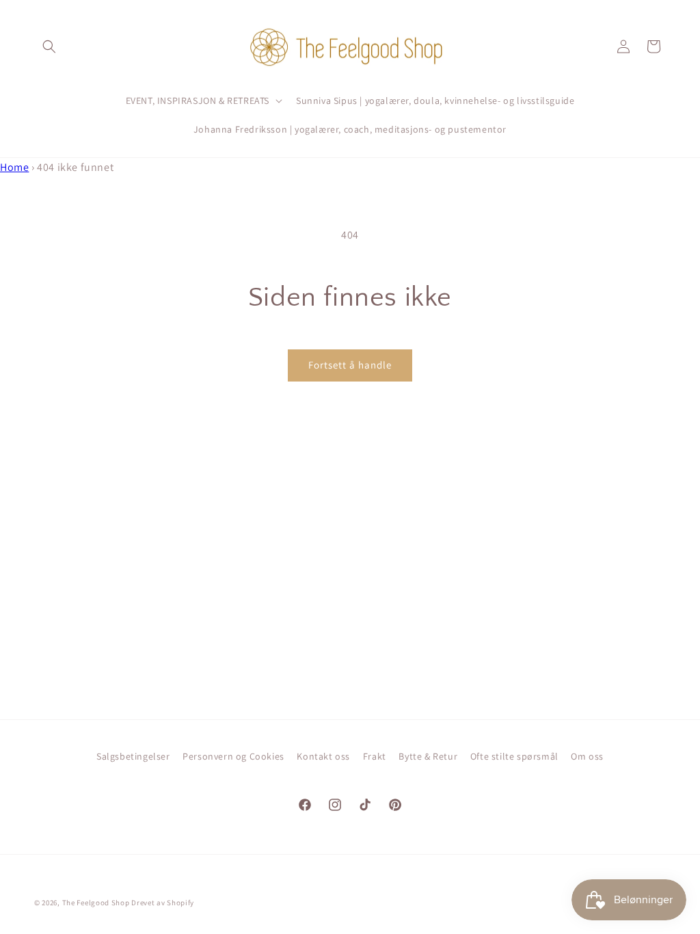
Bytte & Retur (428, 756)
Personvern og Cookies (233, 756)
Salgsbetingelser (133, 756)
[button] (49, 46)
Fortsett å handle (350, 364)
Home (14, 167)
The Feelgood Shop (96, 902)
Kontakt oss (323, 756)
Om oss (587, 756)
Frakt (374, 756)
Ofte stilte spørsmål (514, 756)
